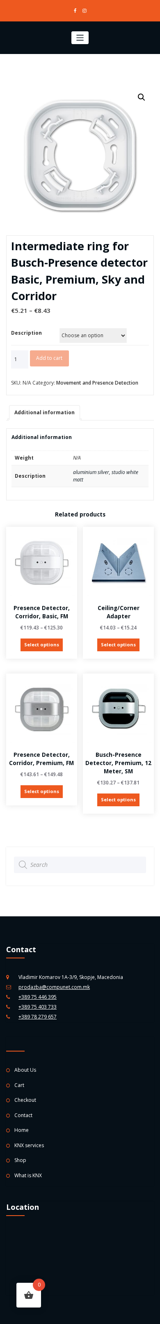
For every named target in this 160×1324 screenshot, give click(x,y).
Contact (23, 1115)
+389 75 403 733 (37, 1006)
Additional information (44, 412)
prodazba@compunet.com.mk (54, 987)
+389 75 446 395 (37, 996)
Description (26, 332)
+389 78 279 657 (37, 1016)
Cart (19, 1085)
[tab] (44, 412)
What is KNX (28, 1175)
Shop (20, 1160)
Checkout (25, 1099)
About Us (25, 1069)
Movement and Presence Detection (97, 382)
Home (21, 1130)
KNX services (29, 1145)
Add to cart (49, 358)
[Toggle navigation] (80, 37)
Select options (41, 644)
